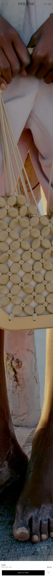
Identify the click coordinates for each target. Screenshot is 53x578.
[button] (48, 572)
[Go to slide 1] (24, 557)
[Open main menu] (3, 4)
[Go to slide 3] (27, 557)
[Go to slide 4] (29, 557)
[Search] (7, 4)
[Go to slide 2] (25, 557)
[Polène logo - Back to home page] (26, 3)
